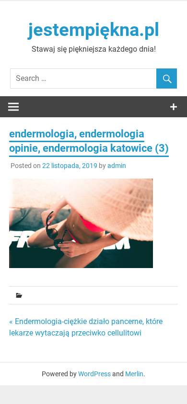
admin (116, 165)
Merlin (134, 374)
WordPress (94, 374)
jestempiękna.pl (93, 29)
